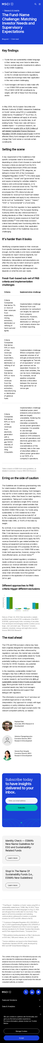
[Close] (40, 1014)
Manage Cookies (21, 1031)
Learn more (12, 858)
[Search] (35, 4)
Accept (21, 1038)
